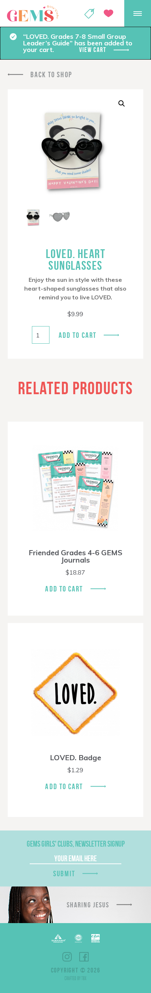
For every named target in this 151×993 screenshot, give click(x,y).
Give (108, 13)
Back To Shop (51, 74)
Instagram (67, 957)
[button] (121, 103)
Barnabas (59, 938)
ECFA (78, 938)
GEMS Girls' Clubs (33, 13)
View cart (92, 49)
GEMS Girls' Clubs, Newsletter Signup (76, 844)
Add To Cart (64, 589)
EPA (95, 938)
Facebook (84, 957)
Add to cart (77, 335)
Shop (89, 13)
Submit (64, 873)
